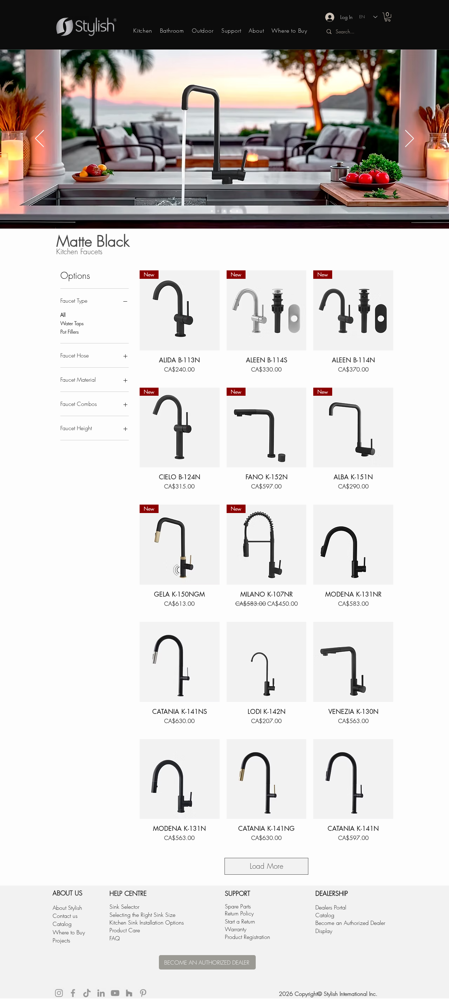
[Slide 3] (224, 211)
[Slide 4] (231, 211)
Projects (61, 940)
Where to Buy (69, 932)
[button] (387, 17)
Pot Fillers (69, 331)
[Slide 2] (218, 211)
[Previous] (39, 139)
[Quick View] (353, 545)
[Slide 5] (237, 211)
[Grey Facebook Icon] (73, 993)
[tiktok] (87, 993)
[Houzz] (129, 993)
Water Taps (71, 323)
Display (323, 931)
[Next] (409, 139)
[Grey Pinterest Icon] (143, 993)
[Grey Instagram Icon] (59, 993)
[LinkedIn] (101, 993)
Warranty (235, 929)
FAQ (114, 938)
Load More (266, 866)
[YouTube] (115, 993)
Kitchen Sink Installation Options (146, 922)
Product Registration (247, 937)
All (63, 314)
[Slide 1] (212, 211)
